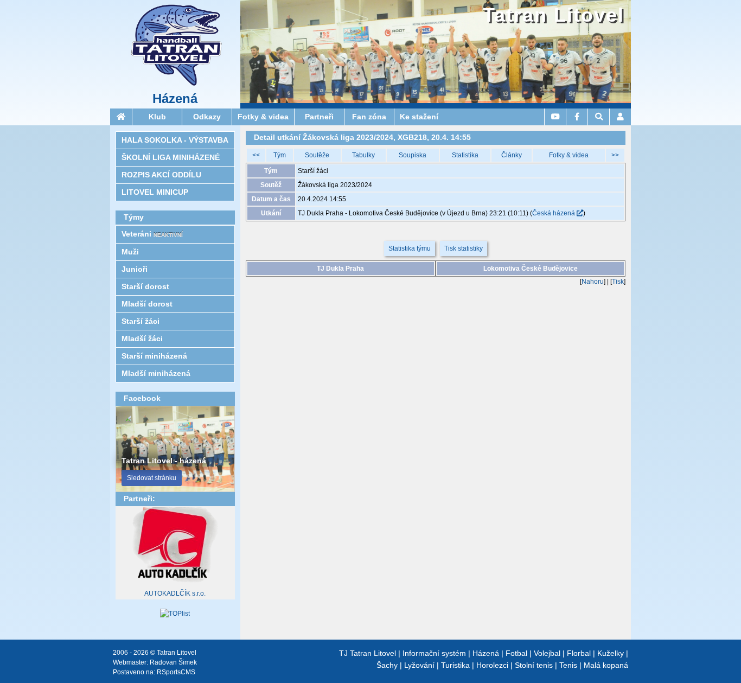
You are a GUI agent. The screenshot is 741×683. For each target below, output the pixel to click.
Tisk (618, 281)
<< (256, 155)
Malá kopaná (606, 665)
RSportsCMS (176, 672)
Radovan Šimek (173, 662)
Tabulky (363, 155)
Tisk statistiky (463, 248)
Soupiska (412, 155)
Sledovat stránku (151, 478)
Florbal (579, 653)
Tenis (568, 665)
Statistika (465, 155)
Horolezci (492, 665)
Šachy (387, 665)
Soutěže (317, 155)
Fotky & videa (569, 155)
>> (615, 155)
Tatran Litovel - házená (164, 460)
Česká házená (554, 213)
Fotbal (516, 653)
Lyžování (419, 665)
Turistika (455, 665)
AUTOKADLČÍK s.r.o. (175, 593)
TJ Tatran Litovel (367, 653)
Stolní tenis (534, 665)
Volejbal (547, 653)
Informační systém (434, 653)
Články (511, 155)
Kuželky (610, 653)
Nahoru (593, 281)
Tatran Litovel (553, 15)
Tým (279, 155)
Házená (174, 99)
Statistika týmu (409, 248)
